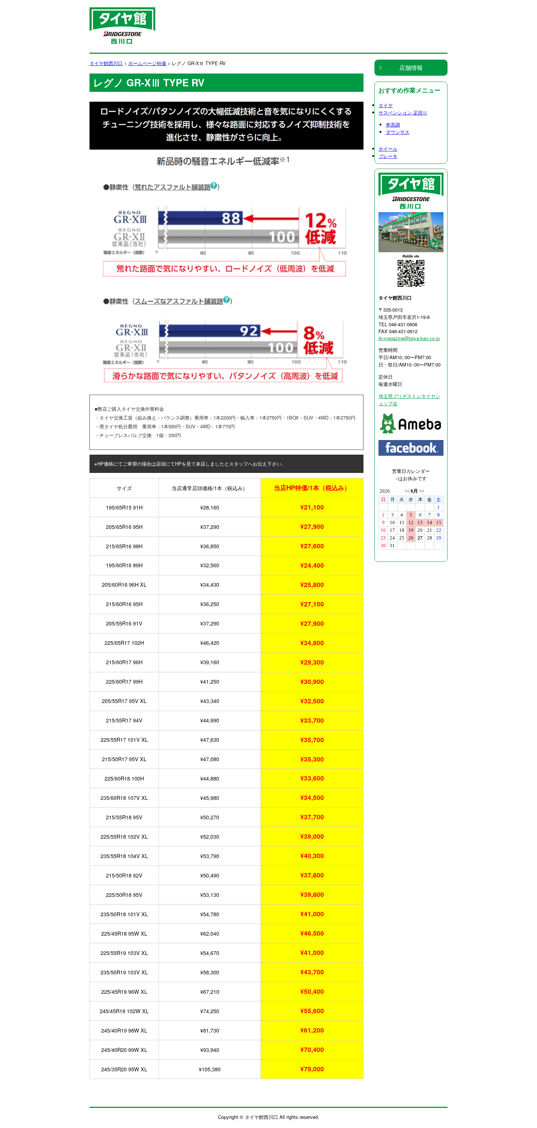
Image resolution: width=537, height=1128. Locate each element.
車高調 (393, 124)
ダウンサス (398, 131)
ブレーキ (387, 156)
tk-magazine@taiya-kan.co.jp (409, 338)
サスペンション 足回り (402, 112)
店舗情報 (411, 67)
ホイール (387, 148)
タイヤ (385, 105)
